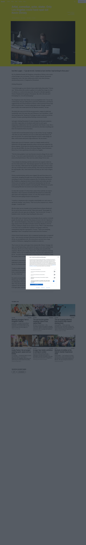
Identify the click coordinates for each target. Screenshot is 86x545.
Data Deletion (38, 287)
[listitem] (43, 269)
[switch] (54, 271)
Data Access (43, 287)
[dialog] (43, 272)
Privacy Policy (48, 287)
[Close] (58, 257)
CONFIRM (36, 284)
